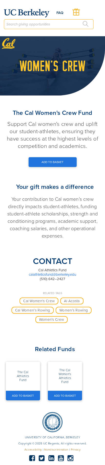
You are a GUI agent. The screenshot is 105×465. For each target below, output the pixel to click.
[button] (23, 376)
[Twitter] (42, 458)
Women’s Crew (51, 319)
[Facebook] (32, 458)
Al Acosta (72, 301)
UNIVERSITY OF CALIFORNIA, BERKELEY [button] (52, 437)
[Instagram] (70, 458)
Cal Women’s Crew (39, 301)
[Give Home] (28, 13)
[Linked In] (51, 458)
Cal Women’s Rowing (32, 310)
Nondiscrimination (56, 449)
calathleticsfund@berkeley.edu (52, 274)
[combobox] (49, 24)
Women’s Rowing (73, 310)
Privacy (76, 449)
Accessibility (33, 449)
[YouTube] (61, 458)
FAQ (59, 13)
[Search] (86, 24)
